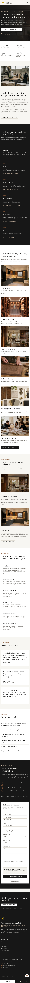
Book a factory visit (9, 904)
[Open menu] (27, 2)
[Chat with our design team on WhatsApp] (27, 975)
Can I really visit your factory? (9, 730)
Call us (8, 981)
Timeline (5, 852)
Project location (8, 828)
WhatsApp (5, 967)
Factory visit (23, 981)
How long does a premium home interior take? (13, 741)
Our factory (4, 946)
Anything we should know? (10, 859)
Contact (3, 953)
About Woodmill (5, 950)
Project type (6, 840)
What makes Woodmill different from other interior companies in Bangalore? (13, 724)
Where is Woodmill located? (9, 746)
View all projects (8, 541)
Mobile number (7, 817)
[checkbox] (4, 869)
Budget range (7, 846)
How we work (4, 948)
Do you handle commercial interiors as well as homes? (13, 752)
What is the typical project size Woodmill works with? (12, 735)
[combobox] (15, 836)
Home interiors (4, 939)
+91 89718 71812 (13, 798)
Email (4, 823)
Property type (7, 834)
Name (4, 812)
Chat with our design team (13, 908)
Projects (3, 944)
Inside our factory (9, 117)
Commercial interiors (6, 941)
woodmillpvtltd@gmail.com (9, 965)
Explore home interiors (10, 447)
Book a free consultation (12, 29)
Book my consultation (15, 876)
